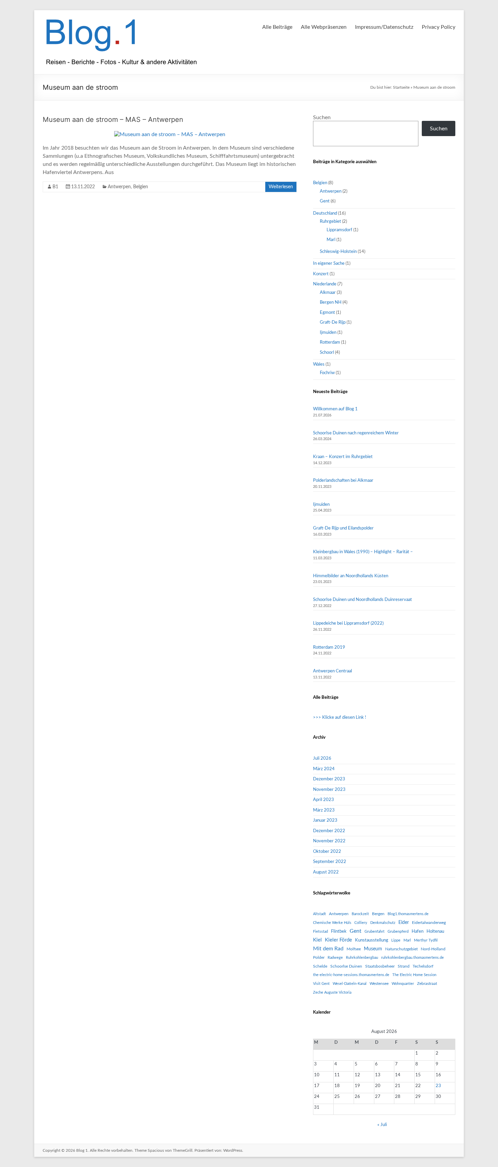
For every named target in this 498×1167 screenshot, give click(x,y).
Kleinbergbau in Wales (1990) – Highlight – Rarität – (363, 552)
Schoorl (327, 352)
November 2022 (329, 841)
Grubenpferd (398, 931)
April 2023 (323, 800)
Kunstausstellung (371, 940)
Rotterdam (330, 342)
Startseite (401, 87)
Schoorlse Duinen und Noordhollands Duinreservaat (362, 600)
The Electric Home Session (414, 975)
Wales (319, 364)
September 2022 (329, 862)
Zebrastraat (427, 983)
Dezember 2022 (329, 831)
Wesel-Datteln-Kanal (350, 984)
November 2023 (329, 789)
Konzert (321, 274)
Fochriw (327, 373)
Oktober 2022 (327, 851)
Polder (319, 957)
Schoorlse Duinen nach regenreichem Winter (356, 433)
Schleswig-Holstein (338, 252)
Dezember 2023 (329, 779)
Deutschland (325, 213)
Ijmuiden (328, 332)
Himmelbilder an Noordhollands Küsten (350, 576)
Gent (325, 201)
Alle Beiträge (277, 27)
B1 (55, 187)
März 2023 (324, 810)
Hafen (417, 931)
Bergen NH (330, 302)
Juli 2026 (322, 758)
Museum (373, 949)
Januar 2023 (325, 820)
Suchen (322, 117)
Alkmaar (328, 292)
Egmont (327, 312)
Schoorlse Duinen (346, 966)
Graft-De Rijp (333, 322)
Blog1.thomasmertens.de (408, 914)
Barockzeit (360, 914)
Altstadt (319, 914)
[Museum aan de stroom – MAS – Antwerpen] (169, 134)
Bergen (378, 914)
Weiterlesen (281, 187)
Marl (331, 240)
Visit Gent (321, 984)
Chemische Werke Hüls (332, 923)
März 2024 (324, 769)
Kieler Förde (338, 940)
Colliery (360, 923)
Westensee (379, 983)
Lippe (395, 940)
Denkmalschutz (382, 923)
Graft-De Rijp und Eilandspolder (343, 528)
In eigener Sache (329, 263)
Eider (403, 922)
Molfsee (354, 949)
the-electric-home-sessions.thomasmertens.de (351, 975)
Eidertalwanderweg (429, 923)
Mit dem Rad (328, 948)
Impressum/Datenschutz (384, 27)
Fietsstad (320, 931)
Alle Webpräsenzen (324, 27)
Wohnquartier (403, 984)
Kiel (317, 940)
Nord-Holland (433, 949)
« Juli (382, 1125)
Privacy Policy (438, 27)
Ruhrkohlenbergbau (362, 957)
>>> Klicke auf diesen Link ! (339, 717)
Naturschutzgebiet (401, 949)
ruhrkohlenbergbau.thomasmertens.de (412, 957)
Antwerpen (119, 187)
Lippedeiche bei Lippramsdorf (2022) (348, 623)
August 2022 (326, 872)
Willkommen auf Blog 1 (335, 409)
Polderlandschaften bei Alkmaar (343, 480)
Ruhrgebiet (330, 221)
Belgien (140, 187)
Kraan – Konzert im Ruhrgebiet (343, 457)
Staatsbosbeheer (380, 966)
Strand (404, 966)
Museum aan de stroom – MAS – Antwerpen (113, 119)
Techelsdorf (423, 966)
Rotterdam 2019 (329, 647)
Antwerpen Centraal (332, 671)
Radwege (335, 957)
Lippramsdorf (339, 230)
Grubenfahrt (375, 931)
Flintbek (339, 931)
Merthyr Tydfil (426, 940)
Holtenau (435, 931)
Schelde (320, 966)
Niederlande (324, 284)
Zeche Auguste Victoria (332, 992)
